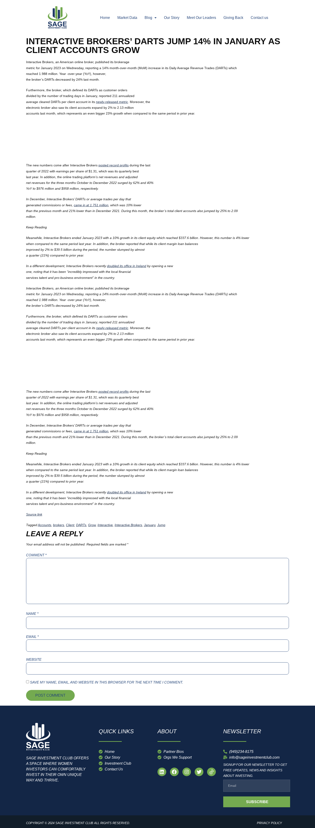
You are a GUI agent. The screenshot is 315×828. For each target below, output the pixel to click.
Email (32, 637)
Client (70, 525)
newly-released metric (112, 102)
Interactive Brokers (128, 525)
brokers (58, 525)
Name (32, 614)
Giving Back (233, 18)
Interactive (105, 525)
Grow (92, 525)
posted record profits (113, 165)
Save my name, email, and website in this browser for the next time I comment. (106, 682)
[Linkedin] (162, 772)
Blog (148, 18)
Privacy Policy (269, 823)
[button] (150, 17)
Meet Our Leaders (201, 18)
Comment (36, 555)
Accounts (44, 525)
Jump (161, 525)
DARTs (81, 525)
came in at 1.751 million (91, 205)
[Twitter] (199, 772)
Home (105, 18)
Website (34, 659)
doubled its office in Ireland (126, 266)
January (149, 525)
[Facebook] (174, 772)
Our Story (171, 18)
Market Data (127, 18)
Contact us (259, 18)
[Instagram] (186, 772)
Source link (34, 514)
